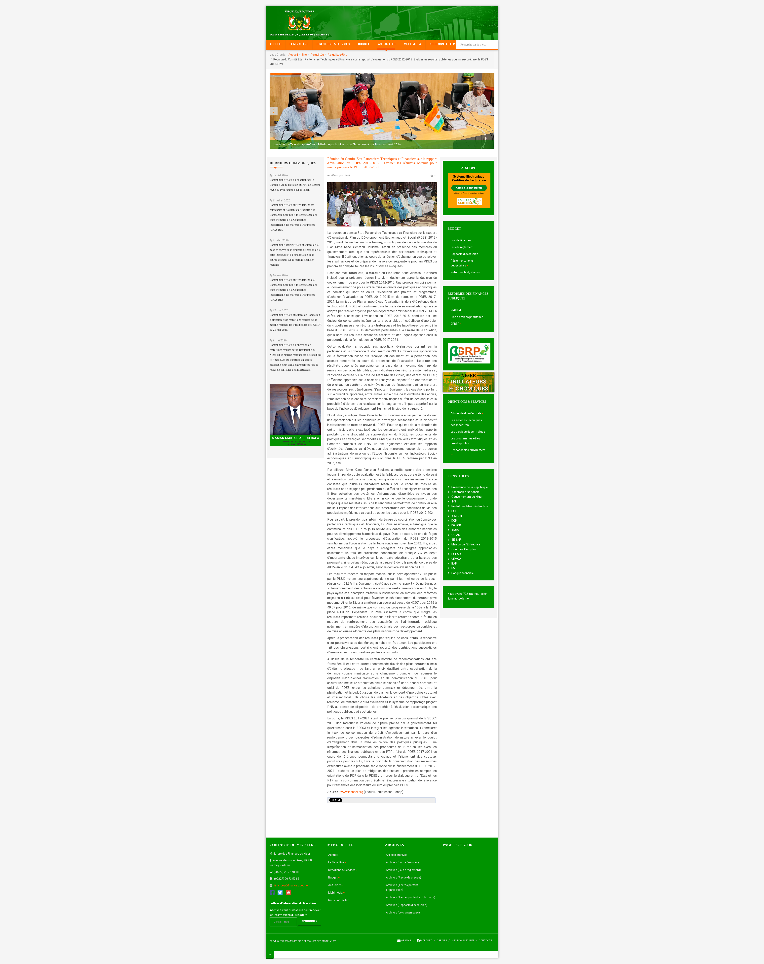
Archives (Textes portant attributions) (410, 897)
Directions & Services (333, 44)
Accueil (275, 44)
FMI (453, 568)
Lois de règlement (462, 247)
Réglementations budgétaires (462, 263)
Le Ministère (298, 44)
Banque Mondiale (462, 573)
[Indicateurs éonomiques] (468, 382)
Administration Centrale (466, 413)
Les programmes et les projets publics (465, 441)
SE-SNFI (456, 539)
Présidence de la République (469, 487)
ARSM (455, 530)
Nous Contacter (442, 44)
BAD (454, 563)
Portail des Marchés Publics (469, 506)
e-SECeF (468, 168)
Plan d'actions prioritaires (467, 317)
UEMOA (456, 559)
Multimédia (412, 44)
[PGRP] (469, 353)
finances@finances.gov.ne (291, 885)
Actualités (386, 44)
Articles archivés (396, 854)
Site (304, 54)
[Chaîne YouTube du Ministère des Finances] (288, 892)
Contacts (485, 940)
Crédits (442, 940)
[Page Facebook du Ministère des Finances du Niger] (272, 892)
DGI (453, 511)
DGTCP (456, 525)
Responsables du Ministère (468, 450)
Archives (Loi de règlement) (403, 870)
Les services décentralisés (468, 431)
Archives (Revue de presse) (403, 877)
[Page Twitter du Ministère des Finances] (280, 892)
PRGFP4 (456, 310)
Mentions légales (463, 940)
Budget (363, 44)
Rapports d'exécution (464, 254)
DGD (454, 520)
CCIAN (455, 535)
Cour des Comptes (464, 549)
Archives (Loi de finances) (402, 862)
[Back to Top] (270, 954)
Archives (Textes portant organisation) (402, 887)
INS (453, 501)
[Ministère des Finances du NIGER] (299, 22)
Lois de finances (461, 240)
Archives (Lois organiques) (403, 912)
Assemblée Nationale (465, 492)
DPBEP (455, 323)
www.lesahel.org (351, 792)
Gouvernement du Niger (466, 497)
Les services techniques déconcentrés (466, 423)
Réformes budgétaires (465, 272)
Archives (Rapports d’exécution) (406, 905)
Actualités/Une (337, 54)
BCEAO (456, 554)
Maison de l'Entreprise (465, 544)
